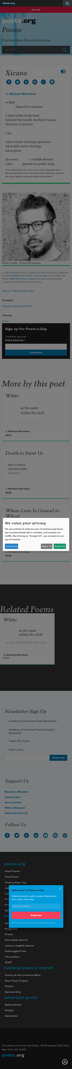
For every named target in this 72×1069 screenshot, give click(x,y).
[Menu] (67, 3)
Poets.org (9, 3)
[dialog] (36, 534)
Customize (11, 546)
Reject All (46, 546)
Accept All (59, 546)
